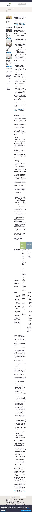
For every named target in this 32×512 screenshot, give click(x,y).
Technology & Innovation (8, 78)
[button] (6, 11)
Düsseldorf (23, 502)
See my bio (9, 27)
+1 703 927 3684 (9, 52)
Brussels (14, 502)
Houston (7, 503)
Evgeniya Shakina (9, 62)
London (10, 503)
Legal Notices (7, 499)
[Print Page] (7, 11)
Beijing (9, 502)
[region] (16, 508)
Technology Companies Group (9, 83)
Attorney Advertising (20, 499)
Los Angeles (12, 503)
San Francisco (22, 504)
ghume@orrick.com (9, 53)
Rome (16, 504)
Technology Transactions (8, 81)
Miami (15, 503)
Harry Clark (8, 21)
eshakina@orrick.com (9, 66)
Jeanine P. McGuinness (8, 35)
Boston (11, 502)
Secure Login (7, 500)
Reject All (28, 510)
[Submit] (25, 3)
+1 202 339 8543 (9, 38)
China (7, 88)
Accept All (23, 510)
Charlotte (17, 502)
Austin (7, 502)
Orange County (8, 504)
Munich (20, 503)
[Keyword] (25, 497)
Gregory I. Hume (8, 48)
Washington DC (8, 89)
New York (23, 503)
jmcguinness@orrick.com (10, 39)
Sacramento (18, 504)
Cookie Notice (15, 499)
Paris (11, 504)
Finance (7, 80)
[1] (14, 490)
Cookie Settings (3, 510)
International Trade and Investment (9, 73)
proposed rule (23, 490)
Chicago (20, 502)
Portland (13, 504)
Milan (18, 503)
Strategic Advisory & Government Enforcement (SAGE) (9, 75)
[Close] (31, 506)
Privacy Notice (11, 499)
